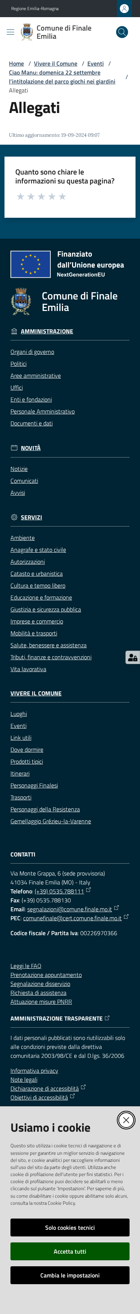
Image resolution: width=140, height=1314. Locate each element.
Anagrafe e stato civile (38, 549)
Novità (31, 448)
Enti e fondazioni (31, 399)
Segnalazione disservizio (40, 983)
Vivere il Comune (55, 63)
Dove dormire (26, 749)
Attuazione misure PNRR (41, 1001)
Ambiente (22, 537)
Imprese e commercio (36, 621)
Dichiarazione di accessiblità (44, 1088)
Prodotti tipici (26, 761)
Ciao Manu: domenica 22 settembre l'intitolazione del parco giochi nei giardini (62, 77)
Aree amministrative (35, 375)
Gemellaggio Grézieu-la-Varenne (50, 821)
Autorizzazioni (27, 561)
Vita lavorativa (28, 668)
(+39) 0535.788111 (59, 891)
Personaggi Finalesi (34, 785)
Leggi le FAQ (25, 965)
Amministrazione (47, 331)
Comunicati (24, 480)
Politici (18, 363)
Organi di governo (32, 351)
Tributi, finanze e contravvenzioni (50, 657)
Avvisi (17, 492)
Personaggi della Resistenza (45, 809)
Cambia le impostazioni (70, 1275)
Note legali (23, 1079)
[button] (122, 32)
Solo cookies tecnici (70, 1227)
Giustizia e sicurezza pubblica (45, 609)
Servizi (31, 517)
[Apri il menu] (10, 32)
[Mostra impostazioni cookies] (132, 657)
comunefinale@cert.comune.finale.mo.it (72, 918)
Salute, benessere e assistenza (48, 645)
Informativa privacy (34, 1070)
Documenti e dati (31, 423)
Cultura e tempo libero (37, 585)
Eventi (95, 63)
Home (16, 63)
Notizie (19, 468)
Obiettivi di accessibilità (39, 1097)
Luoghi (18, 713)
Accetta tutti (70, 1251)
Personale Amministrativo (42, 411)
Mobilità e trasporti (33, 633)
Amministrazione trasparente (56, 1018)
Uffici (16, 387)
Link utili (20, 737)
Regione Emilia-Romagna (35, 8)
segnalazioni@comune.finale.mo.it (69, 909)
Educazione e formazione (41, 597)
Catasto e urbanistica (36, 573)
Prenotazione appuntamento (46, 974)
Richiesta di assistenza (38, 992)
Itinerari (19, 773)
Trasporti (20, 797)
